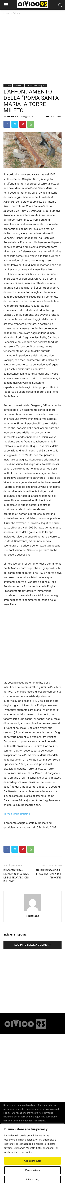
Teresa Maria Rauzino (16, 813)
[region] (32, 1155)
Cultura (16, 13)
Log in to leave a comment (32, 944)
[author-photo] (32, 911)
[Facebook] (6, 124)
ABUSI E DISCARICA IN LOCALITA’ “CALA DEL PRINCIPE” (49, 874)
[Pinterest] (22, 124)
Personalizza (32, 1170)
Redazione (12, 116)
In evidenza (18, 85)
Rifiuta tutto (32, 1179)
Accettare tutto (32, 1160)
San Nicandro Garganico (36, 85)
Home (6, 13)
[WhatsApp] (30, 124)
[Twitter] (14, 124)
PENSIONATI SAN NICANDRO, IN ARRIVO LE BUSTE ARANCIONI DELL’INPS (16, 876)
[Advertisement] (32, 50)
